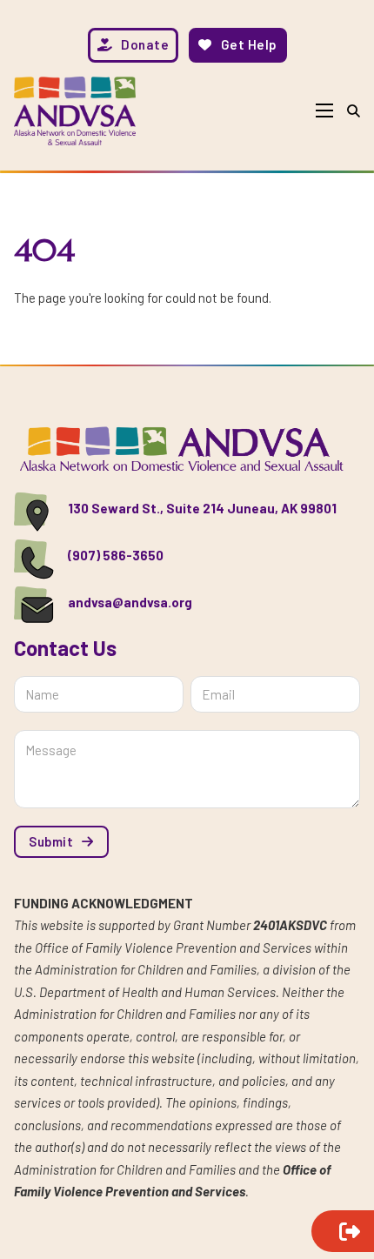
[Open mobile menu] (324, 110)
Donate (145, 44)
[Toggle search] (353, 110)
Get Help (249, 44)
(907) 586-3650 (116, 555)
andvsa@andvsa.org (130, 602)
